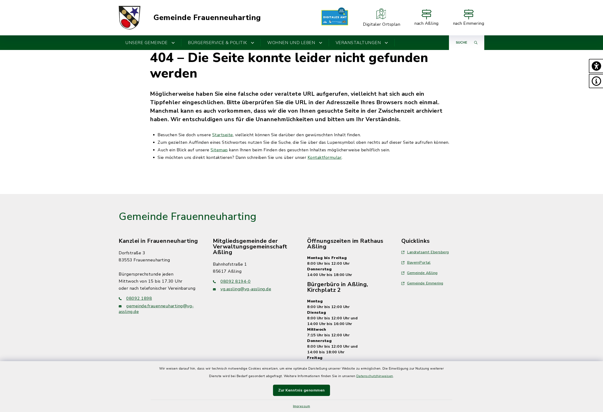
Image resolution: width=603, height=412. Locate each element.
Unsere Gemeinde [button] (146, 42)
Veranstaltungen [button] (358, 42)
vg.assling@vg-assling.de (245, 289)
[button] (596, 66)
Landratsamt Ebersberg (428, 252)
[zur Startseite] (129, 17)
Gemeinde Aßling (422, 273)
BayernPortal (419, 262)
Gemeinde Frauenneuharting (207, 17)
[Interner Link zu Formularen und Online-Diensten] (335, 18)
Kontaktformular (325, 157)
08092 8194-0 (235, 281)
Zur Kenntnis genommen (301, 390)
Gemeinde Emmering (425, 283)
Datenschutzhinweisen (374, 376)
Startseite (222, 135)
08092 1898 (139, 298)
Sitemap (219, 150)
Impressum (301, 406)
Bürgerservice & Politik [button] (217, 42)
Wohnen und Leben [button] (291, 42)
